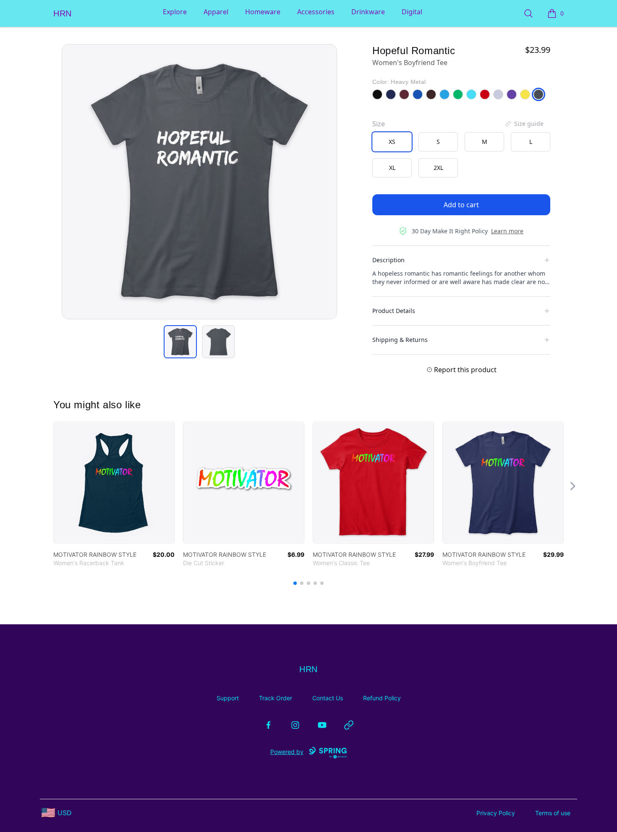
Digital (412, 11)
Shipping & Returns (400, 340)
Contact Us (327, 698)
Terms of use (552, 812)
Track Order (275, 698)
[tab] (180, 341)
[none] (524, 124)
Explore (175, 11)
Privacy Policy (495, 812)
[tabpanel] (199, 181)
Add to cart (461, 204)
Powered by (286, 751)
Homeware (262, 11)
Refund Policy (382, 698)
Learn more (507, 231)
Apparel (216, 11)
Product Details (393, 311)
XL (392, 168)
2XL (438, 168)
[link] (114, 482)
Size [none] (378, 123)
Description (388, 260)
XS (392, 142)
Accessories (316, 11)
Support (228, 698)
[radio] (392, 141)
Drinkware (368, 11)
